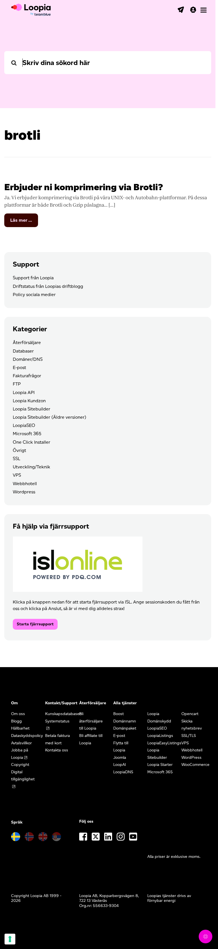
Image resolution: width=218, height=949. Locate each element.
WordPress (191, 757)
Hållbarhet (20, 728)
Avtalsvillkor (21, 743)
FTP (17, 384)
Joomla (119, 757)
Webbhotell (25, 483)
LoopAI (119, 764)
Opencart (189, 713)
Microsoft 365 (27, 433)
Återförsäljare (27, 342)
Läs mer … (24, 222)
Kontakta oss (56, 750)
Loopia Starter (160, 764)
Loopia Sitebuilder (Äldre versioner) (49, 417)
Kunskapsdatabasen (63, 713)
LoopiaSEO (24, 425)
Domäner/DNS (28, 359)
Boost (118, 713)
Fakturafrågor (27, 375)
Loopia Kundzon (29, 400)
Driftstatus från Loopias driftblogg (48, 286)
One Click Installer (31, 442)
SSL (16, 458)
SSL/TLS (188, 735)
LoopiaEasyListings (164, 743)
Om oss (18, 713)
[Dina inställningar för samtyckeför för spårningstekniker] (10, 939)
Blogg (16, 721)
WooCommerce (195, 764)
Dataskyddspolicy (27, 735)
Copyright (20, 764)
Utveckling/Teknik (31, 467)
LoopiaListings (160, 735)
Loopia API (24, 392)
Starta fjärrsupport (35, 624)
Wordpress (24, 492)
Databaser (23, 351)
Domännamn (124, 721)
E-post (19, 367)
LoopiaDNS (123, 772)
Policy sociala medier (34, 294)
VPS (17, 475)
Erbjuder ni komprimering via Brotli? (83, 186)
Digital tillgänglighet (23, 776)
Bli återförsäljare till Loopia (91, 721)
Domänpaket (124, 728)
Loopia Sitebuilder (31, 409)
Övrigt (19, 450)
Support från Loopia (33, 277)
